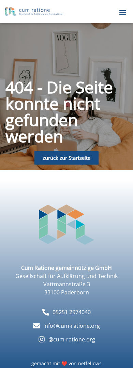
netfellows (90, 363)
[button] (122, 12)
